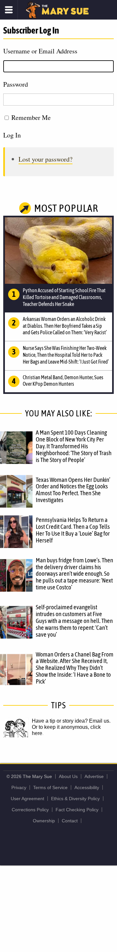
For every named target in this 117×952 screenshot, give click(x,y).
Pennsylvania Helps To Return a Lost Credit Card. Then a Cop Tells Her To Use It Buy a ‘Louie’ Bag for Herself (73, 530)
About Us (68, 776)
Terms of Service (50, 787)
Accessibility (86, 787)
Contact (70, 820)
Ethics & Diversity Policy (75, 798)
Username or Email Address (40, 51)
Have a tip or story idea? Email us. (71, 721)
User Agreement (27, 798)
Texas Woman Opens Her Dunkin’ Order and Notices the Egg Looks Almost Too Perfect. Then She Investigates (73, 490)
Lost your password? (45, 159)
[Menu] (9, 10)
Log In (12, 135)
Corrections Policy (30, 809)
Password (15, 84)
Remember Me (31, 117)
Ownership (44, 820)
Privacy (18, 787)
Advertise (94, 776)
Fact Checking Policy (77, 809)
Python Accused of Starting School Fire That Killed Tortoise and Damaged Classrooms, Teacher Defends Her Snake (64, 297)
